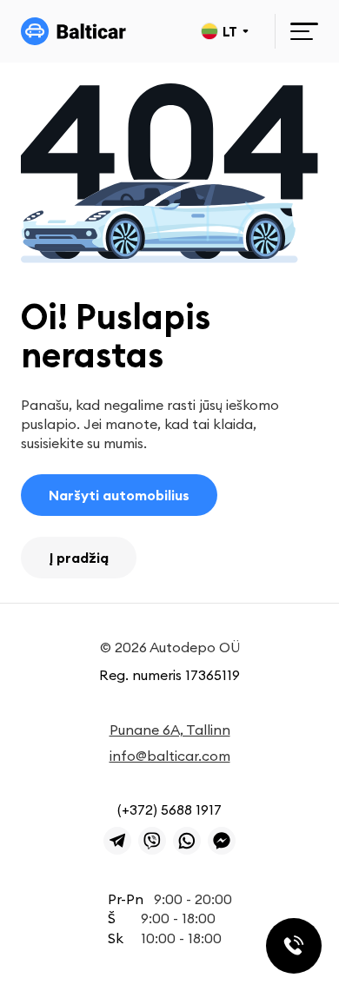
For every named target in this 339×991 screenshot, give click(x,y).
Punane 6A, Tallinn (170, 729)
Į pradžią (79, 557)
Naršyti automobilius (119, 495)
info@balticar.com (170, 755)
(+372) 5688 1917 (169, 809)
